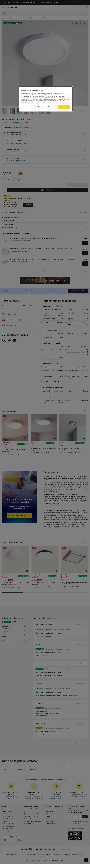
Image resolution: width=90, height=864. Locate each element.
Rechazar (51, 107)
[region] (46, 98)
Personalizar (37, 107)
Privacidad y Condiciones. (39, 102)
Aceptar (64, 107)
